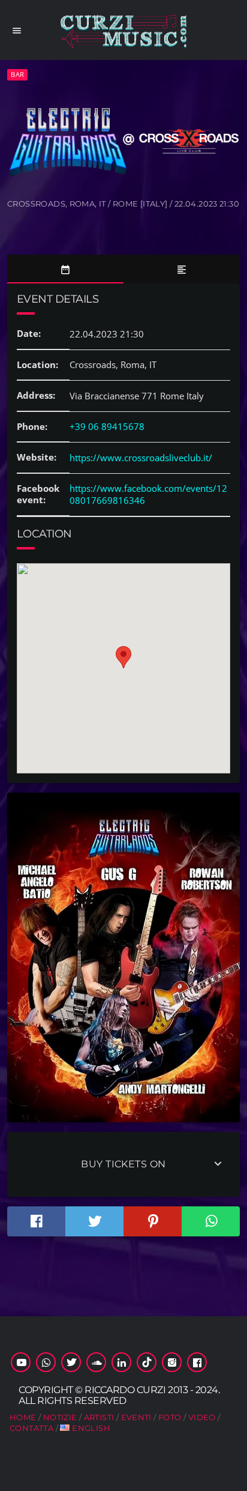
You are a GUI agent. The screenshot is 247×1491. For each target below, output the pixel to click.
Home (23, 1417)
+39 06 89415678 (107, 426)
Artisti (99, 1417)
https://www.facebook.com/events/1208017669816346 (148, 494)
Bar (17, 74)
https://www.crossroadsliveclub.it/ (141, 458)
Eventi (136, 1417)
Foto (170, 1417)
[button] (123, 657)
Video (202, 1417)
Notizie (60, 1417)
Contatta (31, 1428)
